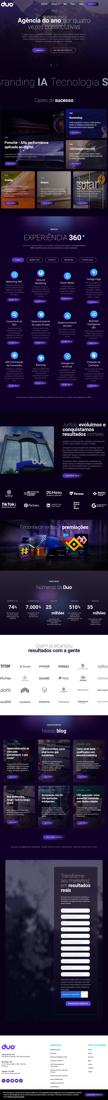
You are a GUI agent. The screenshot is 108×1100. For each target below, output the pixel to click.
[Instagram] (3, 1081)
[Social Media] (67, 276)
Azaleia (8, 180)
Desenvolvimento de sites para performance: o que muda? (18, 753)
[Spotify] (12, 1081)
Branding (41, 365)
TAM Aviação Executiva (82, 148)
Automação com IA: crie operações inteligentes (52, 798)
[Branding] (41, 358)
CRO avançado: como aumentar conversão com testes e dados (88, 798)
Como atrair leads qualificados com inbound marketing (86, 752)
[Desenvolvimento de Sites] (67, 316)
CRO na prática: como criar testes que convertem (53, 752)
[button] (51, 65)
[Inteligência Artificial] (67, 356)
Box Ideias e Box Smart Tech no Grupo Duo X (18, 800)
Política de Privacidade (16, 1097)
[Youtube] (16, 1081)
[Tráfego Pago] (93, 272)
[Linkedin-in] (8, 1081)
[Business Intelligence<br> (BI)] (93, 314)
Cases (73, 4)
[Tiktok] (21, 1081)
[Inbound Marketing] (41, 273)
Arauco (44, 182)
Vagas (81, 4)
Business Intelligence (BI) (93, 324)
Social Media (67, 282)
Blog (65, 4)
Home (35, 4)
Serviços (54, 4)
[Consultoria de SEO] (14, 314)
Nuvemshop (75, 117)
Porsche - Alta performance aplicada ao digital (26, 144)
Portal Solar (83, 182)
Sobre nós (44, 4)
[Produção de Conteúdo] (93, 355)
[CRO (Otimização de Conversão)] (14, 355)
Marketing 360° (14, 281)
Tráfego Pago (93, 279)
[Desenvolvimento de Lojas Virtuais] (41, 314)
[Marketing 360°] (14, 275)
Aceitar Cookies (95, 1095)
